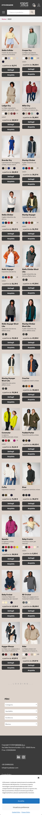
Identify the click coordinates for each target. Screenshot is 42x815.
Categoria (9, 705)
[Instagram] (23, 757)
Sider (24, 646)
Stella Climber (7, 215)
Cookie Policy (16, 812)
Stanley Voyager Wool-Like (8, 379)
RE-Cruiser (26, 594)
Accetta (21, 801)
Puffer (4, 487)
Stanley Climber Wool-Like (28, 325)
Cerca (32, 12)
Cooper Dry (27, 50)
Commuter (6, 432)
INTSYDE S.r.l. (20, 745)
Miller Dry (26, 105)
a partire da (6, 65)
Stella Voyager (8, 269)
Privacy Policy (25, 812)
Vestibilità (9, 711)
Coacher (25, 378)
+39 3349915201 (8, 764)
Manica (8, 724)
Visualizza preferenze (21, 807)
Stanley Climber (28, 160)
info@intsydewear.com (10, 768)
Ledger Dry (6, 105)
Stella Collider (7, 50)
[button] (38, 778)
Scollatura (9, 718)
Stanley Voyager (28, 215)
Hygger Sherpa (8, 646)
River (24, 487)
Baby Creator (27, 539)
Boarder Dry (7, 160)
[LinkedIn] (18, 757)
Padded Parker (28, 432)
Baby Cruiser (7, 594)
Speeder (5, 539)
